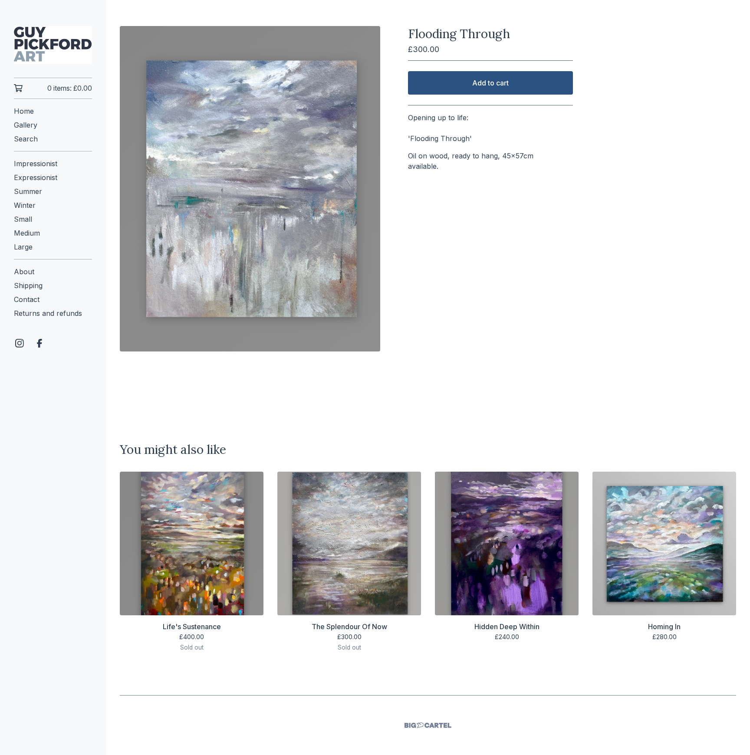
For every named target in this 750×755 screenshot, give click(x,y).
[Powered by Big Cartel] (428, 725)
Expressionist (35, 177)
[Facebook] (39, 343)
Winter (25, 205)
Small (23, 219)
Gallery (25, 125)
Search (26, 139)
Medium (27, 233)
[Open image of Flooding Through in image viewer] (250, 188)
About (24, 271)
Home (24, 111)
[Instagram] (19, 343)
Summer (28, 191)
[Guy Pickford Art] (53, 45)
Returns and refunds (48, 313)
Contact (26, 299)
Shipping (28, 285)
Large (23, 247)
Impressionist (35, 163)
